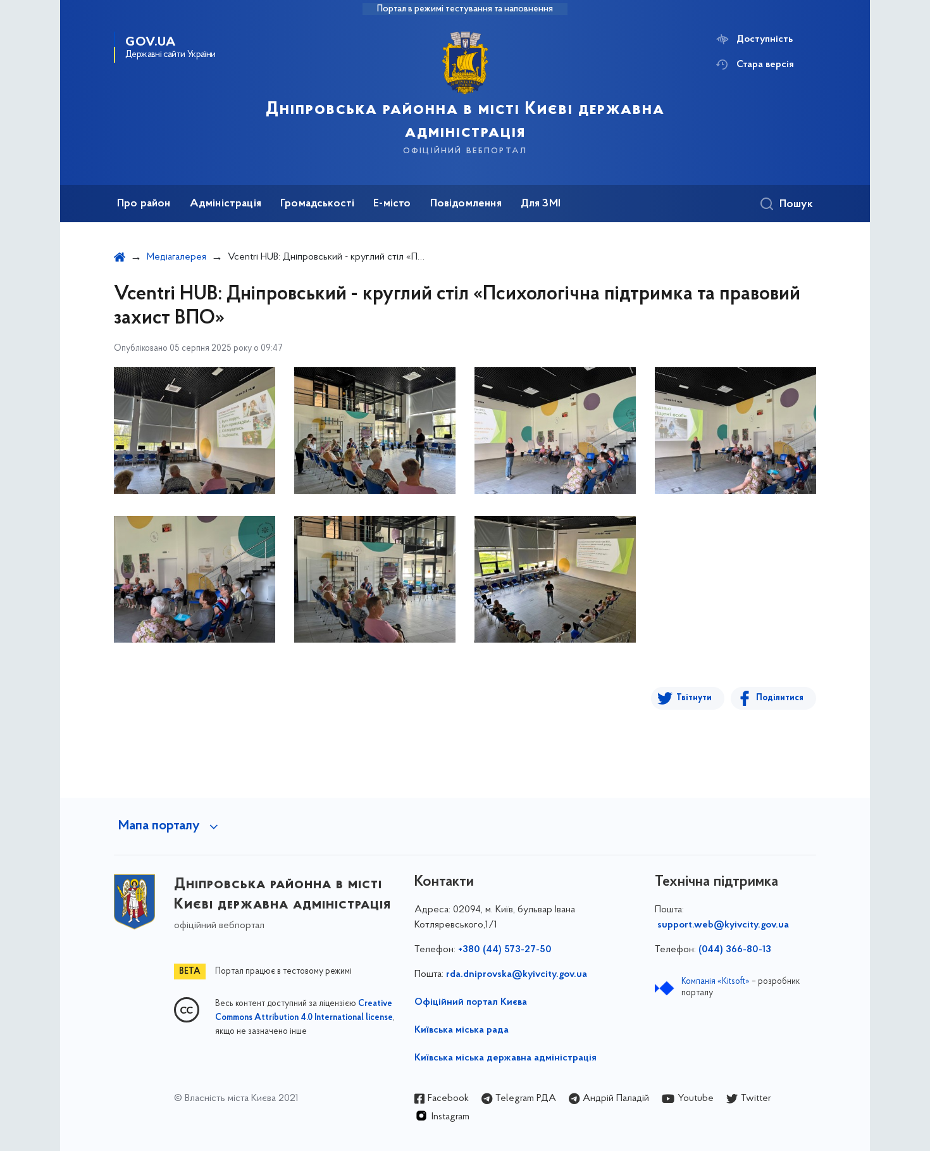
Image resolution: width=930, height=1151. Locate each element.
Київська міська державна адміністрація (505, 1058)
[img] (194, 430)
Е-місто (392, 204)
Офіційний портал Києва (470, 1002)
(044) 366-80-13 (734, 950)
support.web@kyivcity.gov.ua (723, 925)
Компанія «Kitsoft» (715, 981)
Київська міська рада (461, 1030)
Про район (144, 204)
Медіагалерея (176, 257)
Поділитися (779, 698)
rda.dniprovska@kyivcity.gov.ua (516, 974)
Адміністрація (225, 204)
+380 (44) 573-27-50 (505, 950)
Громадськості (317, 204)
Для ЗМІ (541, 204)
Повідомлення (466, 204)
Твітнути (694, 698)
